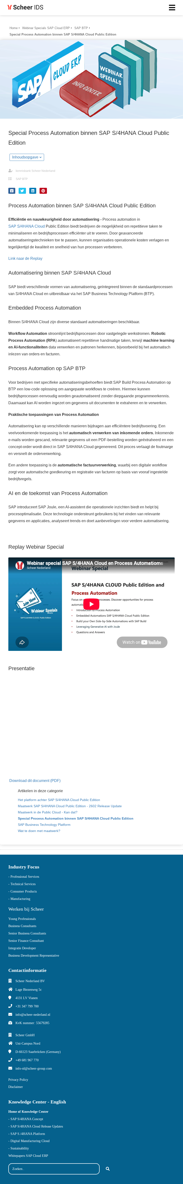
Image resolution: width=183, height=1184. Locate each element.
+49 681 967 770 (27, 1060)
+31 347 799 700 (27, 1006)
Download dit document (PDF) (34, 781)
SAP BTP (22, 179)
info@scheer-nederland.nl (32, 1014)
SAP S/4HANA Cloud (26, 226)
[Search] (107, 1169)
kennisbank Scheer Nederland (35, 171)
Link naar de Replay (25, 258)
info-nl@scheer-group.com (33, 1068)
